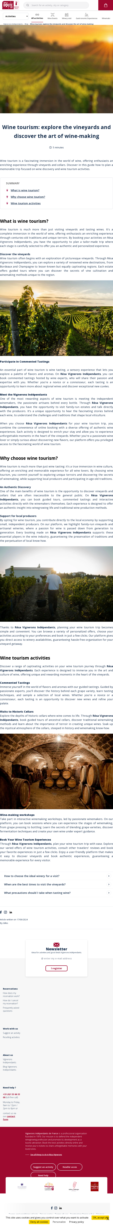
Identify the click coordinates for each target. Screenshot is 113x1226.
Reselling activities (11, 1037)
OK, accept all (100, 1217)
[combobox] (56, 5)
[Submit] (29, 5)
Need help (43, 1175)
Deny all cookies (39, 1221)
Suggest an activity (11, 1033)
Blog (26, 24)
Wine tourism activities (26, 203)
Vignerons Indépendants (13, 24)
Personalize (59, 1221)
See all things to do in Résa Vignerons (46, 1154)
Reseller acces (70, 1167)
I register (56, 968)
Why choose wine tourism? (28, 197)
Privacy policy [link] (76, 1221)
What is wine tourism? (25, 190)
